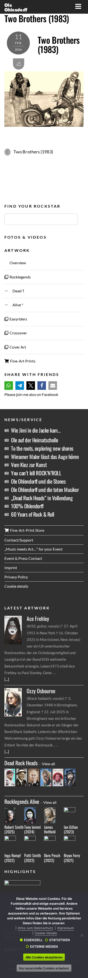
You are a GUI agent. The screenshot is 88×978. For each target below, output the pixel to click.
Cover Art (17, 347)
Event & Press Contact (23, 558)
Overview (17, 262)
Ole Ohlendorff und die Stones (38, 481)
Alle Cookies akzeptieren (44, 957)
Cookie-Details (46, 933)
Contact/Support (18, 540)
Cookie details (16, 586)
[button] (8, 385)
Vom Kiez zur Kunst (29, 464)
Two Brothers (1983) (36, 18)
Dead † (16, 290)
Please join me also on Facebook (31, 394)
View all (48, 763)
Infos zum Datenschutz (35, 928)
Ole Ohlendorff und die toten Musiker (45, 489)
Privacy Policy (16, 576)
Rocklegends (20, 277)
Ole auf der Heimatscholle (34, 440)
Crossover (18, 332)
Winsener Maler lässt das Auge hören (45, 456)
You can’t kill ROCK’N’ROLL (36, 473)
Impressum (65, 928)
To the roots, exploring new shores (42, 448)
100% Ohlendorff (27, 506)
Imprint (10, 567)
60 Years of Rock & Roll (32, 514)
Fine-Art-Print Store (26, 530)
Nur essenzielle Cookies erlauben (44, 968)
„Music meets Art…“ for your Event (33, 549)
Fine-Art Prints (22, 361)
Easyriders (18, 319)
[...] (6, 679)
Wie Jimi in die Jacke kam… (36, 430)
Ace (38, 619)
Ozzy (41, 691)
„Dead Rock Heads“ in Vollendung (42, 498)
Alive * (16, 304)
